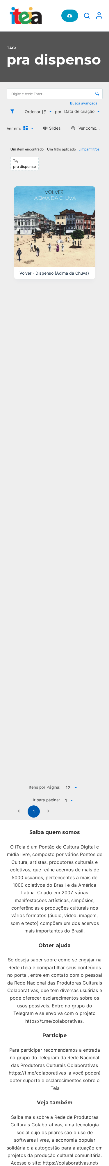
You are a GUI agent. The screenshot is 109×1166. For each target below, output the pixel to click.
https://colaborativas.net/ (71, 1163)
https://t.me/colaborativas (54, 1021)
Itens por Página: (44, 787)
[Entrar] (99, 15)
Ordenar (32, 111)
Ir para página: (46, 800)
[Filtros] (14, 111)
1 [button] (34, 811)
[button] (18, 811)
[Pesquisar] (87, 16)
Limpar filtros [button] (88, 149)
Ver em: (14, 128)
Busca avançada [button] (84, 103)
